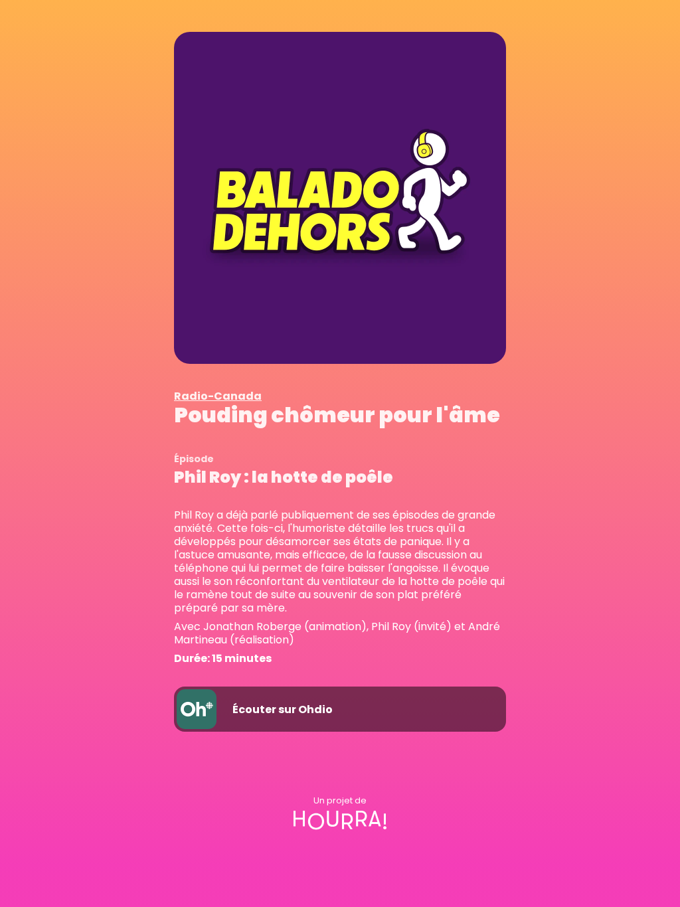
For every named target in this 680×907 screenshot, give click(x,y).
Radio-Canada (218, 396)
